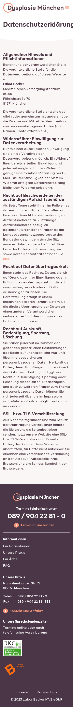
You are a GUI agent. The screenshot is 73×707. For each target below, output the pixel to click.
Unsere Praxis (14, 552)
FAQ (6, 565)
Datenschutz (47, 692)
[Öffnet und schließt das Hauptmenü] (67, 7)
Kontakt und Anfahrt (26, 611)
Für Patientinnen (16, 546)
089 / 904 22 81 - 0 (36, 516)
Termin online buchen (37, 525)
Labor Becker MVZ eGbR (42, 699)
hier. (6, 259)
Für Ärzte (10, 559)
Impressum (24, 692)
